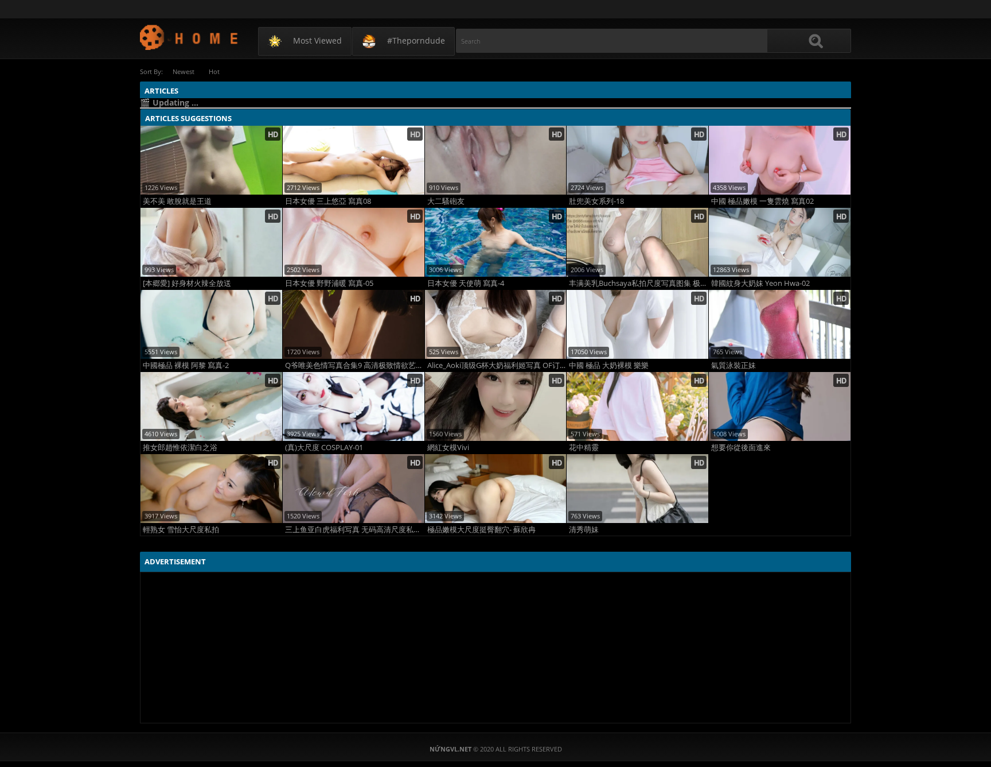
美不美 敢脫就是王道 (177, 201)
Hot (214, 71)
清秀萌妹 (584, 529)
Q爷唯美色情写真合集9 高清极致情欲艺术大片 (354, 365)
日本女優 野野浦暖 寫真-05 (329, 283)
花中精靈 (584, 447)
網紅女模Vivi (448, 447)
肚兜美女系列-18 (596, 201)
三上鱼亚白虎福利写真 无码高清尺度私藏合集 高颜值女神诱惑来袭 (354, 529)
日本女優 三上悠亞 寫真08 (328, 201)
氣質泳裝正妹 (733, 365)
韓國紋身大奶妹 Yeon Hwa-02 (760, 283)
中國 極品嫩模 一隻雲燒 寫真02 (762, 201)
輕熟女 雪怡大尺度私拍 (181, 529)
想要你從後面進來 (741, 447)
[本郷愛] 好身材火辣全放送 (187, 283)
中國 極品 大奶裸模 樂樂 (609, 365)
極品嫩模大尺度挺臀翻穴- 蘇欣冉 (481, 529)
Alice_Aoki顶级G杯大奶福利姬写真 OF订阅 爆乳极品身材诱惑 (497, 365)
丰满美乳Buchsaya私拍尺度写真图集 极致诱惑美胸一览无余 (638, 283)
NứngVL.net (189, 37)
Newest (183, 71)
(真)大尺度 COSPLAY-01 (324, 447)
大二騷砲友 (446, 201)
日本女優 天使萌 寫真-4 (465, 283)
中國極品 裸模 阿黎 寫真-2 (186, 365)
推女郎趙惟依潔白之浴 (180, 447)
